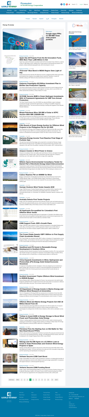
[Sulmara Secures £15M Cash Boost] (10, 358)
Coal (15, 10)
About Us (71, 398)
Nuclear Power (54, 10)
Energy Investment (23, 56)
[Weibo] (69, 4)
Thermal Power (22, 10)
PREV (17, 379)
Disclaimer (77, 398)
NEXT (56, 379)
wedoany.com (71, 403)
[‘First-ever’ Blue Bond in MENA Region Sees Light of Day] (10, 72)
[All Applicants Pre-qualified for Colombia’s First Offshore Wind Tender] (10, 212)
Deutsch (61, 18)
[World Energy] (22, 4)
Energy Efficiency (21, 12)
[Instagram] (67, 4)
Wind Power (37, 10)
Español (41, 18)
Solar (30, 10)
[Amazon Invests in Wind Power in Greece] (10, 152)
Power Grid (63, 10)
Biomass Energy (65, 12)
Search (73, 4)
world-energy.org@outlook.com (78, 396)
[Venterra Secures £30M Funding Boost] (10, 369)
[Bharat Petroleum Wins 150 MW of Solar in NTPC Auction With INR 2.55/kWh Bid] (10, 113)
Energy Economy (44, 12)
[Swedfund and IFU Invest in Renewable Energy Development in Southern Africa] (10, 249)
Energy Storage (10, 12)
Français (28, 18)
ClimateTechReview (73, 407)
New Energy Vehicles (33, 12)
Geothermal (79, 10)
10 (48, 379)
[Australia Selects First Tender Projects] (10, 201)
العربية (47, 18)
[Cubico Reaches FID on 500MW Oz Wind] (10, 176)
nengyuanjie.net (72, 405)
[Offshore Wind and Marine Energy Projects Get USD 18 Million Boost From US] (10, 303)
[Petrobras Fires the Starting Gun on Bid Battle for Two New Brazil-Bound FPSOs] (10, 330)
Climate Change (55, 12)
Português (54, 18)
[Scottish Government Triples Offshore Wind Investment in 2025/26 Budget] (10, 279)
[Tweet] (64, 4)
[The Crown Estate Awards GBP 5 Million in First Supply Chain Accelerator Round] (10, 236)
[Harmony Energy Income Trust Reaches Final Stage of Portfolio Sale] (10, 140)
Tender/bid (22, 110)
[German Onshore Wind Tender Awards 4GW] (10, 188)
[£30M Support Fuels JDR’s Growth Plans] (10, 224)
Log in (81, 4)
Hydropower (46, 10)
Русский (35, 18)
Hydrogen (71, 10)
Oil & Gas (9, 10)
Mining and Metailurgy (77, 12)
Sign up (86, 4)
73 (52, 379)
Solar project (49, 31)
